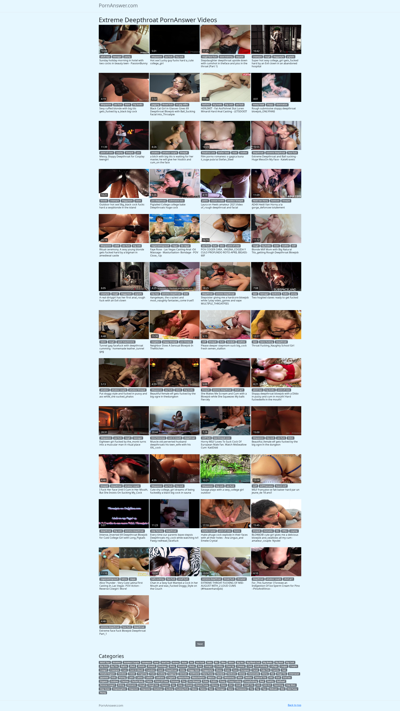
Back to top (294, 705)
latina (124, 579)
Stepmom (133, 689)
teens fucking (266, 342)
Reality (270, 681)
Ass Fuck (200, 662)
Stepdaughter (119, 689)
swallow (241, 342)
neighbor (155, 342)
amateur (155, 152)
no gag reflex (182, 104)
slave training (226, 56)
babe (285, 293)
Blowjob (151, 666)
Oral (278, 677)
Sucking (169, 689)
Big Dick (104, 666)
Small (238, 685)
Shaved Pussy (201, 685)
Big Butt (279, 662)
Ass (191, 662)
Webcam (273, 689)
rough (267, 56)
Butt (200, 666)
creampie (257, 56)
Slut (231, 685)
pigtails (290, 56)
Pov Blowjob (194, 681)
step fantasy (157, 531)
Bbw (223, 662)
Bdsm (231, 662)
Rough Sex (153, 685)
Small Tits (248, 685)
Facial (255, 670)
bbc (277, 531)
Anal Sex (166, 662)
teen (255, 293)
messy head (258, 104)
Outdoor (114, 681)
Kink (113, 677)
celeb (116, 245)
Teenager (220, 689)
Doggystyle (207, 670)
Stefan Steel (223, 152)
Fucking (161, 673)
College (274, 666)
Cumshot (150, 670)
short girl (239, 390)
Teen (211, 689)
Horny (265, 673)
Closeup (241, 666)
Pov (183, 681)
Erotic (227, 670)
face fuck (292, 152)
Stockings (158, 689)
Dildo (182, 670)
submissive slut (176, 200)
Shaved (189, 685)
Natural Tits (260, 677)
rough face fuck (209, 56)
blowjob (129, 152)
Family (275, 670)
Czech (160, 670)
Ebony (219, 670)
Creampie (114, 670)
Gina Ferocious (158, 438)
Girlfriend (194, 673)
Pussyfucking (250, 681)
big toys (155, 293)
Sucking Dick (182, 689)
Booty (172, 666)
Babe (209, 662)
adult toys (105, 56)
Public (214, 681)
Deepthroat (171, 670)
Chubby (219, 666)
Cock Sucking (261, 666)
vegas (175, 245)
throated (241, 579)
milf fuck (206, 438)
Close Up (230, 666)
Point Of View (161, 681)
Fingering (142, 673)
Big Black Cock (253, 662)
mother (243, 152)
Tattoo (203, 689)
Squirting (278, 685)
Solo (258, 685)
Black (132, 666)
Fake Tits (265, 670)
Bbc (216, 662)
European (245, 670)
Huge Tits (281, 673)
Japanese (104, 677)
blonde (104, 200)
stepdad (239, 56)
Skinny (214, 685)
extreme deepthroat (275, 152)
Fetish (132, 673)
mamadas (268, 531)
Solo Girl (267, 685)
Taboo (194, 689)
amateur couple (169, 152)
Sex (173, 685)
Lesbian (149, 677)
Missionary (229, 677)
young (127, 56)
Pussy (222, 681)
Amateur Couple (131, 662)
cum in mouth (174, 438)
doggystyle (278, 56)
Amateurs (146, 662)
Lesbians (160, 677)
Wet (282, 689)
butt (215, 245)
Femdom (122, 673)
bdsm (127, 104)
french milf (281, 486)
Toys (264, 689)
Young (103, 692)
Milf (219, 677)
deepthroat (258, 152)
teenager (117, 56)
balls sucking (157, 579)
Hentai (242, 673)
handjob (231, 342)
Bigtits (124, 666)
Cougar (283, 666)
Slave (223, 685)
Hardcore (231, 673)
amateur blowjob (235, 200)
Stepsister (146, 689)
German (183, 673)
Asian (184, 662)
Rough (142, 685)
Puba (205, 681)
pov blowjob (186, 342)
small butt (183, 579)
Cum (124, 670)
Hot (272, 673)
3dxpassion (156, 56)
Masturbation (198, 677)
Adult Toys (105, 662)
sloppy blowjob (170, 342)
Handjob (220, 673)
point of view (107, 152)
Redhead (281, 681)
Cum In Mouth (136, 670)
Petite (149, 681)
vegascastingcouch (160, 245)
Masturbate (183, 677)
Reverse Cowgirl (107, 685)
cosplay (119, 152)
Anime (175, 662)
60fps (285, 531)
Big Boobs (267, 662)
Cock (250, 666)
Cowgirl (103, 670)
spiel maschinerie (126, 342)
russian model (217, 200)
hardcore (275, 200)
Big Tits (114, 666)
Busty (192, 666)
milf (294, 245)
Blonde (141, 666)
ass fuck (168, 56)
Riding (121, 685)
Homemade (253, 673)
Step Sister (105, 689)
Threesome (241, 689)
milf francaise (266, 486)
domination (281, 104)
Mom (240, 677)
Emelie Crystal (209, 531)
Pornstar (175, 681)
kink (186, 293)
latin (222, 245)
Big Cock (290, 662)
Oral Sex (287, 677)
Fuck (152, 673)
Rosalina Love (208, 152)
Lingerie (171, 677)
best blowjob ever (222, 438)
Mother (248, 677)
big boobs (137, 104)
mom (234, 152)
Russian (165, 685)
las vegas (185, 245)
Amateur (117, 662)
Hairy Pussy (207, 673)
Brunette (182, 666)
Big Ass (240, 662)
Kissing (122, 677)
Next (200, 644)
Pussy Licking (234, 681)
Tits (251, 689)
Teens (230, 689)
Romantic (131, 685)
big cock (179, 56)
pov (138, 152)
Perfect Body (137, 681)
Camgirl (208, 666)
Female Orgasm (107, 673)
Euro (235, 670)
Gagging (172, 673)
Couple (293, 666)
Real (262, 681)
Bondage (162, 666)
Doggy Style (193, 670)
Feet (284, 670)
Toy (257, 689)
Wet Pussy (292, 689)
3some (237, 531)
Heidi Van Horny (260, 200)
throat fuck (167, 104)
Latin (131, 677)
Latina (139, 677)
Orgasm (104, 681)
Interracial (294, 673)
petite (205, 200)
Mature (211, 677)
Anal (156, 662)
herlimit (206, 104)
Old (271, 677)
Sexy (180, 685)
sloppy (270, 104)
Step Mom (290, 685)
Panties (124, 681)
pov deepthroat (158, 200)
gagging (155, 104)
